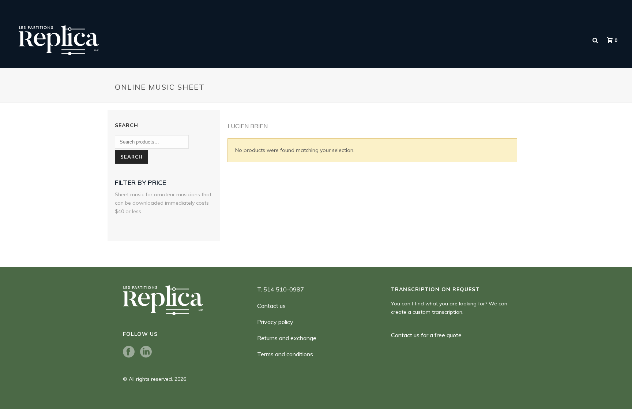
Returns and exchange (286, 338)
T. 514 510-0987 (280, 289)
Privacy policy (275, 322)
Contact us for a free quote (426, 335)
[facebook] (129, 352)
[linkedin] (146, 352)
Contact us (271, 305)
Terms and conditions (285, 354)
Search (131, 157)
